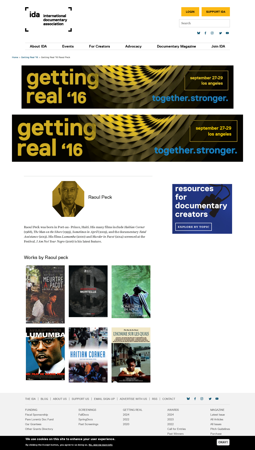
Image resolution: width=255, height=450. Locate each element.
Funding (31, 409)
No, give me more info (101, 445)
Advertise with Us (133, 398)
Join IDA (218, 46)
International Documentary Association (48, 19)
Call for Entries (176, 429)
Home (15, 57)
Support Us (80, 398)
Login (190, 12)
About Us (60, 398)
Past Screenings (88, 424)
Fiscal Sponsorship (36, 414)
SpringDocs (85, 419)
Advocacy (133, 46)
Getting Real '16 (29, 57)
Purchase (216, 433)
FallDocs (83, 414)
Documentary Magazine (176, 46)
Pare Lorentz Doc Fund (39, 419)
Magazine (217, 409)
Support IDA (215, 12)
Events (68, 46)
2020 (126, 424)
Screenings (87, 409)
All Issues (215, 424)
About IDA (38, 46)
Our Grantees (33, 424)
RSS (154, 398)
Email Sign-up (104, 398)
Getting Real (132, 409)
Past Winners (175, 433)
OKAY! (223, 442)
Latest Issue (217, 414)
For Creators (99, 46)
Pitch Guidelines (220, 429)
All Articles (216, 419)
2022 (126, 419)
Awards (173, 409)
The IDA (30, 398)
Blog (44, 398)
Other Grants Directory (39, 429)
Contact (168, 398)
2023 (170, 419)
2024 (126, 414)
